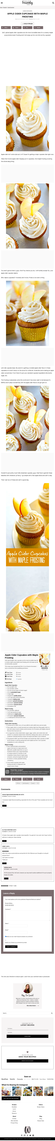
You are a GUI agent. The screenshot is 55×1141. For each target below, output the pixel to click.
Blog (41, 1118)
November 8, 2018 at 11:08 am (9, 796)
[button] (42, 668)
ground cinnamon (18, 701)
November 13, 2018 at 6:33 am (9, 831)
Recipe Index (40, 1120)
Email (7, 930)
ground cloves (18, 704)
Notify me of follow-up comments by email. (16, 942)
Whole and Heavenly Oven (27, 3)
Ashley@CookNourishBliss (11, 794)
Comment (8, 909)
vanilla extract (17, 695)
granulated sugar (16, 692)
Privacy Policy (14, 1123)
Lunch (14, 1109)
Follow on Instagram (11, 1098)
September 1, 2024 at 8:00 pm (10, 869)
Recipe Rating (8, 903)
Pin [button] (48, 666)
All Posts (18, 783)
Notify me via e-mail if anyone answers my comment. (19, 936)
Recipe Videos (40, 1107)
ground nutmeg (18, 702)
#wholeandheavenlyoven (41, 773)
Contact (14, 1118)
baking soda (16, 699)
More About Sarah (31, 1005)
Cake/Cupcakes (27, 11)
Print (43, 666)
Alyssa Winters (7, 830)
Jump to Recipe (28, 23)
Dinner (14, 1111)
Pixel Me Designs (46, 1138)
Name (7, 923)
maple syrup (18, 714)
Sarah (18, 19)
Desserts (33, 783)
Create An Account (28, 1060)
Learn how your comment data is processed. (37, 976)
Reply (4, 805)
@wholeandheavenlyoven (21, 773)
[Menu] (2, 3)
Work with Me (14, 1120)
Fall (38, 783)
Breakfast (14, 1107)
